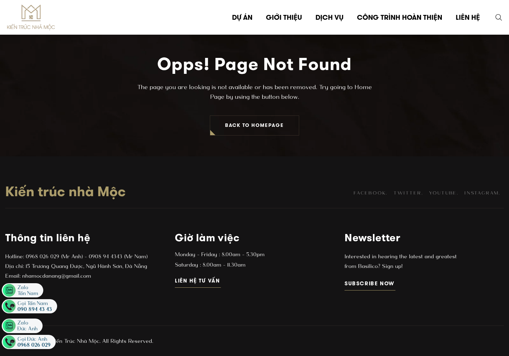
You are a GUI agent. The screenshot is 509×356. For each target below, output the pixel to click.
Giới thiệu (284, 17)
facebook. (370, 193)
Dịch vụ (329, 17)
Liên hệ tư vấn (198, 281)
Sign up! (391, 266)
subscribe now (370, 283)
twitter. (408, 193)
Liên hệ (468, 17)
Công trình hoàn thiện (399, 17)
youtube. (443, 193)
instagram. (482, 193)
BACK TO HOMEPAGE (254, 125)
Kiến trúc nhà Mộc (65, 191)
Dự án (242, 17)
